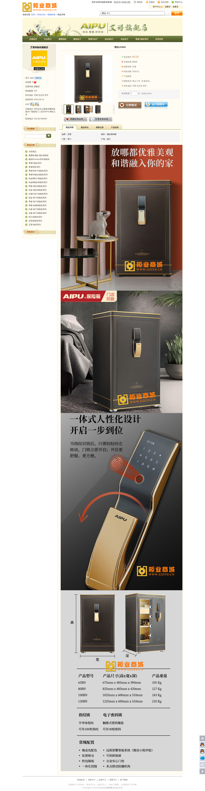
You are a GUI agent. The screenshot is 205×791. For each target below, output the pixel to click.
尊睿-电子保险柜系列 (38, 201)
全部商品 (32, 151)
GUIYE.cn (110, 788)
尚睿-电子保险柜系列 (38, 209)
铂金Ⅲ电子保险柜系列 (38, 178)
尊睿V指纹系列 (35, 163)
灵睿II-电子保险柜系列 (38, 194)
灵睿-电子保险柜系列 (38, 213)
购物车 (140, 2)
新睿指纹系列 (34, 167)
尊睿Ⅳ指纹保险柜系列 (38, 175)
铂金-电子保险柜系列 (38, 198)
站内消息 (165, 2)
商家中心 (113, 780)
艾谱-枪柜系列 (35, 225)
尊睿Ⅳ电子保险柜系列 (38, 171)
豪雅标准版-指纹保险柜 (39, 155)
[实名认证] (32, 104)
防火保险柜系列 (35, 217)
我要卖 (175, 7)
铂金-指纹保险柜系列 (38, 190)
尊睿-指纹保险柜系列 (38, 186)
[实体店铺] (37, 104)
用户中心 (156, 7)
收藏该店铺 (39, 69)
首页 (33, 14)
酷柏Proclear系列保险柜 (39, 159)
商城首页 (81, 780)
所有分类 (41, 14)
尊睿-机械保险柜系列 (38, 205)
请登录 (117, 2)
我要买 (168, 7)
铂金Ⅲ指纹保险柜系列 (38, 182)
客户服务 (124, 780)
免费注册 (126, 2)
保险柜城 (51, 14)
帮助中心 (179, 2)
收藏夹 (152, 2)
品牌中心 (102, 780)
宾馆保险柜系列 (35, 221)
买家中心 (92, 780)
